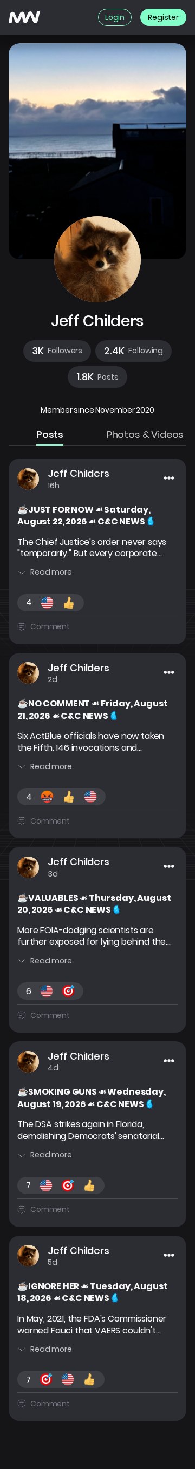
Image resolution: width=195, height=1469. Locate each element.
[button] (57, 351)
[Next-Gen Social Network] (24, 17)
